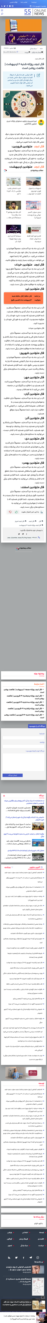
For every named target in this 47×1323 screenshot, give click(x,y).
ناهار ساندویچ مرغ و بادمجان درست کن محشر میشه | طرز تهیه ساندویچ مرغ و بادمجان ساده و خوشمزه (23, 1039)
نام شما (41, 733)
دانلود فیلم (38, 1223)
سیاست (41, 1245)
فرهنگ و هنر (24, 1239)
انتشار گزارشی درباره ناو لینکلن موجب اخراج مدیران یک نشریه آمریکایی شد (24, 1048)
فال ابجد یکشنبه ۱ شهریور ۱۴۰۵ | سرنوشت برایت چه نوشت (24, 963)
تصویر (10, 1245)
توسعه (42, 1232)
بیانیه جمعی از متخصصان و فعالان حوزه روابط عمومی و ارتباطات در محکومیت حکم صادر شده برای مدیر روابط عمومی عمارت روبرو (22, 926)
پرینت (27, 52)
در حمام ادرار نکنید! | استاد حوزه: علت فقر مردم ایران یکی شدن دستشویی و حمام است (17, 1303)
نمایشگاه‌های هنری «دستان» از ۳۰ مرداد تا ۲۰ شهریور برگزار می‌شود (24, 880)
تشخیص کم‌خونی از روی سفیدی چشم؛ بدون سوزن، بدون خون (23, 872)
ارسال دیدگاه (12, 775)
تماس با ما (24, 2)
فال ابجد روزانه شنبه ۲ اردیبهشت (30, 525)
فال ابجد (39, 146)
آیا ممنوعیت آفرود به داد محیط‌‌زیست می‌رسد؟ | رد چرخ (25, 1004)
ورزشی (10, 1232)
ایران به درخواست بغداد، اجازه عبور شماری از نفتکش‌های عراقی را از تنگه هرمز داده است (22, 1058)
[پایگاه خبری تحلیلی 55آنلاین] (34, 12)
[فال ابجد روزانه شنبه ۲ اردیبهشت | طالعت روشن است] (23, 534)
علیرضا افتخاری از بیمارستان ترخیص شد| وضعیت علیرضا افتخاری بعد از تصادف (24, 955)
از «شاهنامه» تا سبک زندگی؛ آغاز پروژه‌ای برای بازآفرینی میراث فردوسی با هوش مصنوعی (24, 889)
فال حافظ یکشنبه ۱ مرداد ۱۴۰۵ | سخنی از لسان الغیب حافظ (24, 984)
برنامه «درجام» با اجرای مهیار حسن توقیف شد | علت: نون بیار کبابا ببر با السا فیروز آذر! (19, 1317)
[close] (44, 1310)
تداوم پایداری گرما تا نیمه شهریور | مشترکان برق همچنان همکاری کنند (22, 941)
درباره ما (34, 2)
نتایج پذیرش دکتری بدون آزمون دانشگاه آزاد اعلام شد (26, 933)
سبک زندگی (24, 1245)
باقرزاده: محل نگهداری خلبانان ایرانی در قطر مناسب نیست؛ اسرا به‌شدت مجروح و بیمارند (23, 991)
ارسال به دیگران (36, 52)
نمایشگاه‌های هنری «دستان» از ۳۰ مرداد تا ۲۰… (18, 1280)
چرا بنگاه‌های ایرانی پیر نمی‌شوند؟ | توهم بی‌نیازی (27, 999)
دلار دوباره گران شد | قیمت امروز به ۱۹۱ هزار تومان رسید (25, 979)
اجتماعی (25, 1232)
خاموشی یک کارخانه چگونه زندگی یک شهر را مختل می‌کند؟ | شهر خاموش (23, 1011)
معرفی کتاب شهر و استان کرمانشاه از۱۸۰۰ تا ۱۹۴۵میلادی (26, 850)
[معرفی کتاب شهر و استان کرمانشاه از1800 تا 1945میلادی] (38, 857)
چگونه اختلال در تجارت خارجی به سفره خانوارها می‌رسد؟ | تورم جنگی (24, 1021)
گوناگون (10, 1239)
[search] (2, 14)
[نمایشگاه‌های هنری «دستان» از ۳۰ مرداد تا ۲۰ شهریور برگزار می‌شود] (38, 1286)
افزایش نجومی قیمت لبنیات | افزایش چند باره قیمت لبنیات (24, 948)
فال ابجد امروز (20, 521)
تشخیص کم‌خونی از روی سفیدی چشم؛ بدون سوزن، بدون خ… (18, 1268)
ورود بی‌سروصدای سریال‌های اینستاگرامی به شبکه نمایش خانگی (22, 973)
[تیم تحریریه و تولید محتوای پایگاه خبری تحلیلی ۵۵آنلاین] (41, 122)
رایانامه (42, 742)
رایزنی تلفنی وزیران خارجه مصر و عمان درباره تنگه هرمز (26, 968)
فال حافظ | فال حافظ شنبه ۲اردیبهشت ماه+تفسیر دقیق (21, 298)
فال (40, 521)
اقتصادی (41, 1239)
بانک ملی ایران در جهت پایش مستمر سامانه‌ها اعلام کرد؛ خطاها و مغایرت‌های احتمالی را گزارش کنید (22, 908)
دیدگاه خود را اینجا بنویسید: (35, 751)
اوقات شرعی (13, 2)
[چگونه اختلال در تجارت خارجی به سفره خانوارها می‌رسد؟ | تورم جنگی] (38, 842)
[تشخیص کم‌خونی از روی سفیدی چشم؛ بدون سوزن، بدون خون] (38, 1269)
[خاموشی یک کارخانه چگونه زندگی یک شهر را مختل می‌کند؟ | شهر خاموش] (38, 826)
